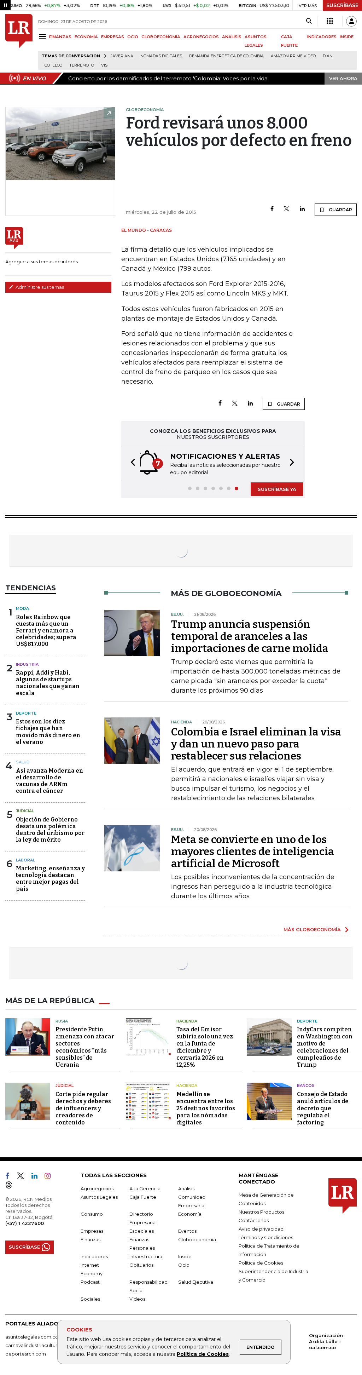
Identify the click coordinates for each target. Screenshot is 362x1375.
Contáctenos (254, 1220)
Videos (137, 1299)
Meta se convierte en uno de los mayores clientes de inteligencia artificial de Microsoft (252, 851)
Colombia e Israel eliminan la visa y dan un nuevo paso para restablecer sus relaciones (256, 744)
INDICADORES (322, 36)
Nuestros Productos (261, 1212)
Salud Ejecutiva (195, 1282)
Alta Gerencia (144, 1188)
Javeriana (122, 56)
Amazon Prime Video (293, 56)
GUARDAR (340, 209)
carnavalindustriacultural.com (38, 1345)
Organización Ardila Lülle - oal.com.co (326, 1341)
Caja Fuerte (142, 1197)
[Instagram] (50, 1177)
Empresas (92, 1231)
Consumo (92, 1214)
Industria (27, 664)
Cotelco (53, 65)
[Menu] (43, 36)
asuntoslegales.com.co (31, 1337)
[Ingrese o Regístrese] (351, 21)
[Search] (309, 21)
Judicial (25, 810)
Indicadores (94, 1256)
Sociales (90, 1299)
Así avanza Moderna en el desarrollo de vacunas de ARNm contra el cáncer (49, 781)
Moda (22, 608)
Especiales (141, 1231)
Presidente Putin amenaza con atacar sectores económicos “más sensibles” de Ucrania (85, 1047)
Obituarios (141, 1265)
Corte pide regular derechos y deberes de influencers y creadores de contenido (83, 1108)
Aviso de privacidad (261, 1229)
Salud (23, 762)
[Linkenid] (37, 1177)
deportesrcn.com (25, 1354)
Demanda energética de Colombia (226, 56)
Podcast (90, 1282)
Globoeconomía (197, 1239)
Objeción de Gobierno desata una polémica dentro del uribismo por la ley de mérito (50, 829)
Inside (185, 1256)
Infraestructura (145, 1256)
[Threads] (11, 1186)
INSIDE (347, 36)
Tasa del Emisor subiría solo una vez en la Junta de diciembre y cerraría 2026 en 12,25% (204, 1047)
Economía (190, 1214)
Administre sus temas (39, 287)
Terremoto (81, 65)
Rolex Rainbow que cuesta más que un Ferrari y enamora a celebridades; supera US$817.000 (46, 631)
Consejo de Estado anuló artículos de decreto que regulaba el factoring (323, 1108)
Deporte (26, 713)
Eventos (187, 1231)
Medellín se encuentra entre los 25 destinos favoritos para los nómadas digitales (205, 1108)
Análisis (186, 1188)
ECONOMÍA (86, 36)
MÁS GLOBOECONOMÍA (312, 929)
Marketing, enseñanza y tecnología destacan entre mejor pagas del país (50, 878)
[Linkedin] (302, 209)
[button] (130, 463)
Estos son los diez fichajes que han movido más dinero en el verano (48, 731)
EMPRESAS (112, 36)
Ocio (183, 1265)
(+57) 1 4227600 (24, 1223)
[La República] (19, 42)
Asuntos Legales (99, 1197)
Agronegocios (97, 1188)
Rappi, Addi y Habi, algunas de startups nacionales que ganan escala (48, 683)
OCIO (132, 36)
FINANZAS (60, 36)
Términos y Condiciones (266, 1237)
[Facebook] (272, 209)
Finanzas (90, 1239)
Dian (328, 56)
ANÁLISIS (231, 36)
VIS (104, 65)
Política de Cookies (203, 1354)
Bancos (306, 1085)
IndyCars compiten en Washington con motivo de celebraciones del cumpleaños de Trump (324, 1047)
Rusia (62, 1021)
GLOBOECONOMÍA (160, 36)
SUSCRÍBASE (342, 5)
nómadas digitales (161, 56)
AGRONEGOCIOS (201, 36)
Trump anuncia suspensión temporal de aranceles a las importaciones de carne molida (249, 636)
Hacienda (186, 1021)
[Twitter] (287, 209)
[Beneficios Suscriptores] (330, 21)
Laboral (25, 860)
